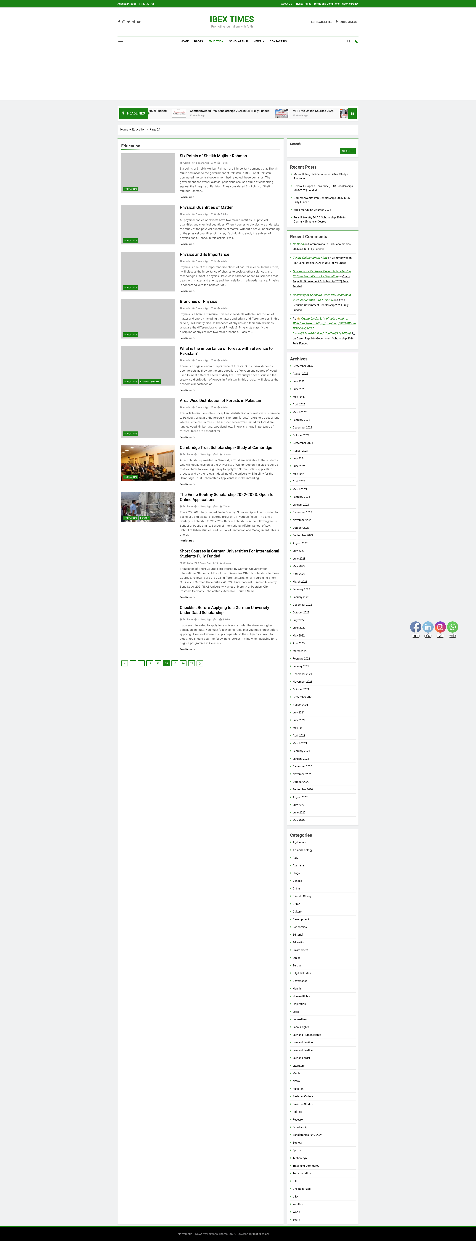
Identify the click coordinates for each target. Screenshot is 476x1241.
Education (215, 41)
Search (295, 144)
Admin (187, 163)
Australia (298, 865)
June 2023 (299, 558)
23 (158, 663)
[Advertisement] (238, 74)
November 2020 (302, 774)
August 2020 (300, 797)
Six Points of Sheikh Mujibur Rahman (213, 156)
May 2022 (299, 635)
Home (185, 41)
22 (149, 663)
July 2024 (298, 458)
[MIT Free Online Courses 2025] (233, 113)
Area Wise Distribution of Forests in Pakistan (220, 400)
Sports (297, 1150)
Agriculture (299, 842)
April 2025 (299, 404)
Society (297, 1142)
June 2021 (299, 720)
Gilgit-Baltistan (302, 973)
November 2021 (302, 681)
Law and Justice (303, 1042)
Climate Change (302, 896)
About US (286, 3)
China (296, 888)
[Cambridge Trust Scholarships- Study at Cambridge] (148, 463)
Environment (300, 950)
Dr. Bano (188, 454)
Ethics (296, 958)
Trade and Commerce (306, 1165)
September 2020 (303, 789)
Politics (297, 1111)
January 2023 (301, 597)
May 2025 (299, 397)
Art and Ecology (302, 850)
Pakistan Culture (303, 1096)
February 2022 (301, 658)
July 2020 (298, 805)
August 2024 (300, 450)
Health (297, 988)
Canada (297, 880)
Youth (296, 1219)
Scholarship (238, 41)
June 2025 (299, 389)
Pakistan (298, 1088)
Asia (295, 857)
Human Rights (301, 996)
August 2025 (300, 373)
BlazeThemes (261, 1233)
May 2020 (299, 820)
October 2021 (301, 689)
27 (191, 663)
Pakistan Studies (149, 381)
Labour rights (301, 1027)
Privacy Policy (303, 3)
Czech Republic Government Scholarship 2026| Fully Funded (321, 281)
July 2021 (298, 712)
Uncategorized (302, 1188)
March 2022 (300, 651)
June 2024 (299, 466)
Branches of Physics (198, 301)
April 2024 (299, 481)
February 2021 (301, 751)
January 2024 (301, 504)
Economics (300, 927)
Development (301, 919)
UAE (295, 1181)
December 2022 (302, 604)
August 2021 (300, 705)
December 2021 (302, 674)
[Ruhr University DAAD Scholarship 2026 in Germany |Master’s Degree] (297, 113)
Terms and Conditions (327, 3)
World (296, 1212)
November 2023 (302, 520)
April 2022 (299, 643)
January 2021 (301, 758)
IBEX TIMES (232, 19)
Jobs (296, 1011)
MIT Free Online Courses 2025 (264, 111)
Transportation (302, 1173)
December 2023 (302, 512)
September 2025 (303, 366)
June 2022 (299, 627)
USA (295, 1196)
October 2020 (301, 782)
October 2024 (301, 435)
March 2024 (300, 489)
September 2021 (303, 697)
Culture (297, 911)
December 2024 (302, 427)
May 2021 (299, 728)
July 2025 (298, 381)
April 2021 (299, 735)
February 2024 (301, 497)
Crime (296, 904)
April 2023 (299, 574)
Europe (144, 518)
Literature (299, 1065)
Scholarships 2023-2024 (307, 1135)
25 (174, 663)
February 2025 (301, 420)
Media (296, 1073)
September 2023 (303, 535)
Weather (298, 1204)
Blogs (198, 41)
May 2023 (299, 566)
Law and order (301, 1058)
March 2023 (300, 581)
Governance (300, 981)
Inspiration (299, 1004)
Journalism (300, 1019)
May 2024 (299, 474)
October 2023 (301, 527)
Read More (186, 197)
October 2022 (301, 612)
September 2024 (303, 443)
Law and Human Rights (307, 1035)
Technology (300, 1158)
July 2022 (298, 620)
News (257, 41)
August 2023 (300, 543)
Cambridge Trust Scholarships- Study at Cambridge (226, 447)
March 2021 (300, 743)
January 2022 (301, 666)
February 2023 (301, 589)
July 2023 (298, 550)
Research (298, 1119)
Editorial (298, 934)
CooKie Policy (350, 3)
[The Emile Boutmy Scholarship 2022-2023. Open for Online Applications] (148, 507)
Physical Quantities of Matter (206, 207)
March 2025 (300, 412)
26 (183, 663)
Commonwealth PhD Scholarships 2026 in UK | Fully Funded (181, 111)
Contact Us (278, 41)
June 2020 (299, 812)
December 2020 (302, 766)
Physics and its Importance (204, 254)
